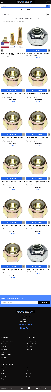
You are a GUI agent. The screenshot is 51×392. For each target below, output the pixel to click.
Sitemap (3, 357)
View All (28, 379)
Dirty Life (3, 379)
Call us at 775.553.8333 (25, 324)
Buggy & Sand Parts (32, 344)
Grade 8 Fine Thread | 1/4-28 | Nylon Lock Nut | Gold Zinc (13, 94)
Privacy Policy (5, 344)
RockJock (3, 373)
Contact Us (4, 349)
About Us (3, 346)
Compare (2, 50)
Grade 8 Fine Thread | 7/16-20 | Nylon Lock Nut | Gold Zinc (38, 138)
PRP (27, 370)
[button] (48, 14)
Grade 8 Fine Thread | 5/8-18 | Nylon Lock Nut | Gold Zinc (38, 182)
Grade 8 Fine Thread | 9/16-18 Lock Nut (38, 269)
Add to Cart (37, 50)
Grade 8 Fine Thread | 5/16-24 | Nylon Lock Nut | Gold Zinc (38, 94)
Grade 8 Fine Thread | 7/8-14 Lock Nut (38, 53)
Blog (2, 352)
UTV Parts (29, 349)
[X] (27, 328)
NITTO (27, 368)
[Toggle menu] (2, 2)
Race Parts (29, 346)
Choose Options (11, 90)
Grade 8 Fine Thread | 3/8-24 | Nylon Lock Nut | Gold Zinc (13, 138)
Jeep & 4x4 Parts (31, 341)
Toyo (2, 370)
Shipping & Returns (6, 354)
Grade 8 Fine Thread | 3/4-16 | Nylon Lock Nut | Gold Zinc (13, 226)
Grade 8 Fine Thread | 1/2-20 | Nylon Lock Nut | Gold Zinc (13, 182)
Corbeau (28, 376)
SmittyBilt (4, 376)
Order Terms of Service (7, 341)
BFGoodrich (4, 368)
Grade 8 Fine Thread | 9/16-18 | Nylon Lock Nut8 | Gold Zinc (13, 270)
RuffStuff (28, 373)
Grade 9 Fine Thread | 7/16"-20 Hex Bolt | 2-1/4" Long (13, 54)
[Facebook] (20, 328)
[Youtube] (24, 328)
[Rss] (30, 328)
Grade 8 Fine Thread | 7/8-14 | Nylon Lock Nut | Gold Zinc (38, 226)
